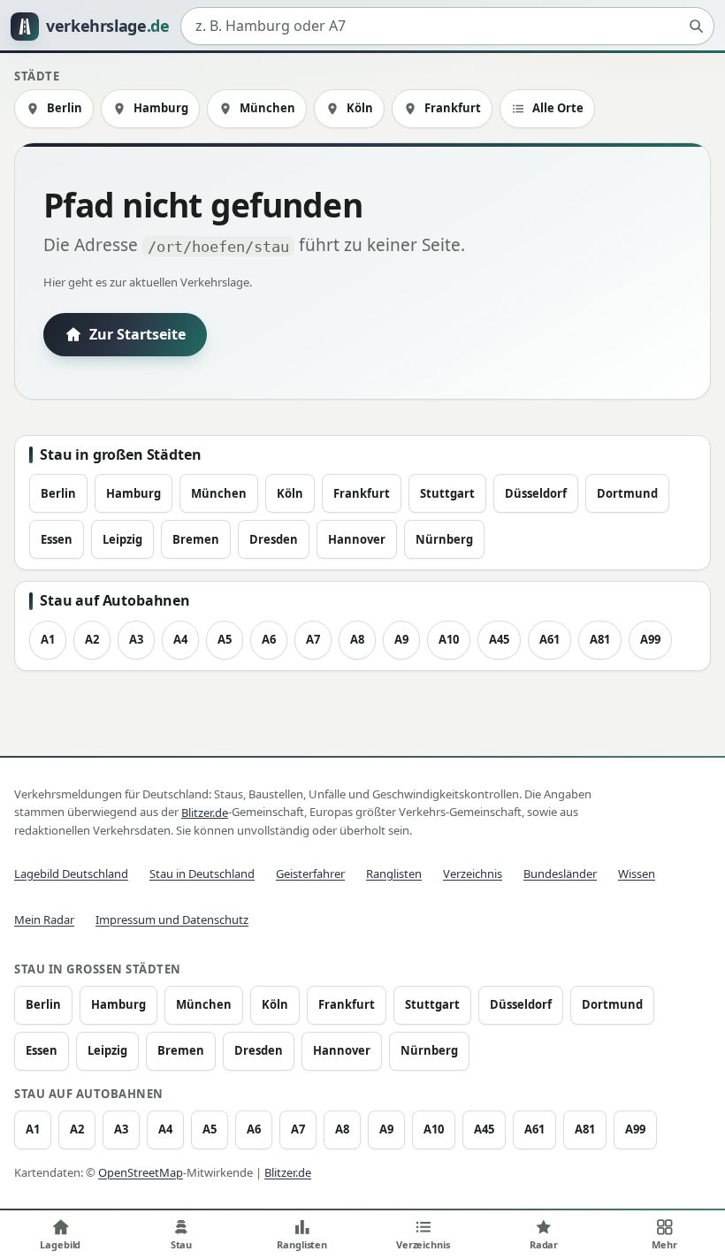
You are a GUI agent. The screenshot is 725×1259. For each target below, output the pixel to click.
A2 (92, 639)
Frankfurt (452, 108)
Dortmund (627, 493)
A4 (180, 639)
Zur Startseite (137, 334)
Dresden (273, 539)
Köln (360, 108)
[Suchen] (696, 26)
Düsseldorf (536, 493)
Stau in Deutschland (202, 873)
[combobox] (447, 26)
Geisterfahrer (310, 873)
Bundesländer (560, 873)
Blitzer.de (204, 812)
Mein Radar (44, 919)
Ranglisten (394, 873)
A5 (225, 639)
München (267, 108)
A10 (449, 639)
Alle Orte (558, 108)
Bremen (195, 539)
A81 (600, 639)
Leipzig (122, 539)
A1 (48, 639)
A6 (269, 639)
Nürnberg (444, 539)
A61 (549, 639)
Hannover (356, 539)
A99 (650, 639)
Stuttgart (447, 493)
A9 (401, 639)
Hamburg (161, 108)
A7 (313, 639)
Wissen (636, 873)
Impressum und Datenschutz (171, 919)
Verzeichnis (472, 873)
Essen (56, 539)
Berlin (64, 108)
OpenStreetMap (140, 1172)
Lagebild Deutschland (71, 873)
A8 (357, 639)
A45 (499, 639)
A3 (136, 639)
